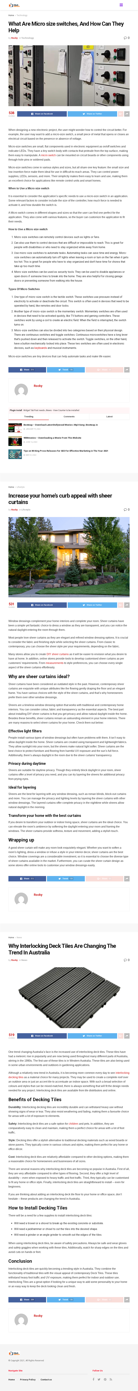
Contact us (46, 1379)
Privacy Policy (28, 1379)
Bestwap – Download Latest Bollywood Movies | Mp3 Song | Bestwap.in (61, 425)
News (19, 937)
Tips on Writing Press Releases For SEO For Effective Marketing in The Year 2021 (66, 451)
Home (11, 15)
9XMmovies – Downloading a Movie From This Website (52, 438)
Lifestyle (21, 487)
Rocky (14, 38)
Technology (22, 15)
